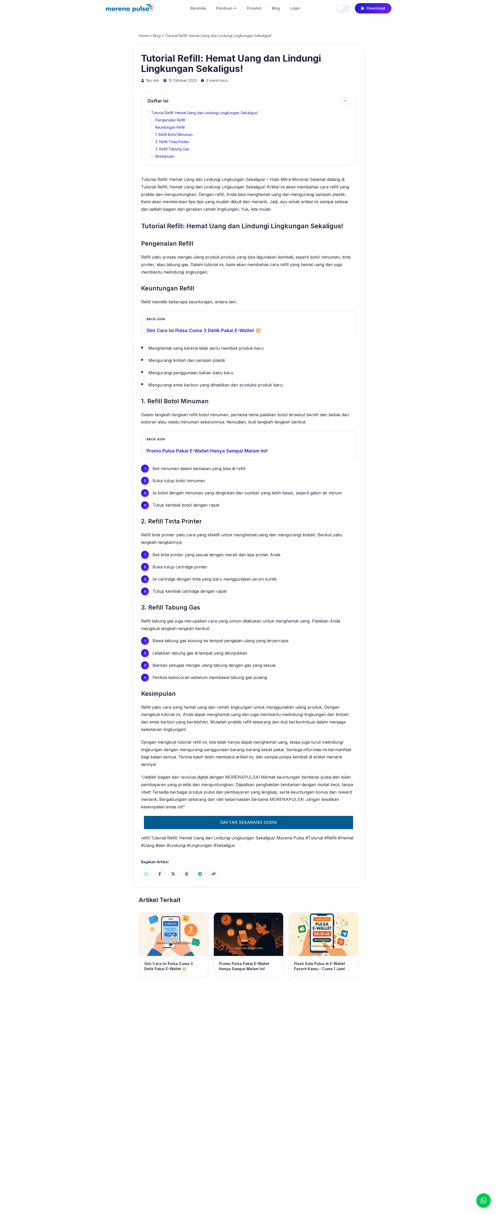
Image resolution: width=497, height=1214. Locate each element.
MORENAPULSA (242, 777)
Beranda (198, 8)
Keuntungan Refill (170, 127)
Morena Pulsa (290, 837)
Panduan (224, 8)
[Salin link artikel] (213, 874)
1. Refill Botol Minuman (174, 134)
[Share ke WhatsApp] (146, 874)
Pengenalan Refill (170, 120)
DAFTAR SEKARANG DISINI (248, 822)
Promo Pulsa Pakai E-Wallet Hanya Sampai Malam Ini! (207, 451)
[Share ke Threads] (186, 874)
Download (376, 8)
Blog (276, 8)
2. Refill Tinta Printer (172, 142)
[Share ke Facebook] (160, 874)
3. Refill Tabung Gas (172, 149)
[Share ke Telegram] (200, 874)
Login (295, 8)
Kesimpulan (164, 156)
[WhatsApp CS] (483, 1200)
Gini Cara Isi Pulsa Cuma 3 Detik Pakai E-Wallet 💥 (204, 330)
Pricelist (254, 8)
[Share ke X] (173, 874)
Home (144, 35)
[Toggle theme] (343, 8)
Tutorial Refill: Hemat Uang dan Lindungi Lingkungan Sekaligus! (204, 113)
